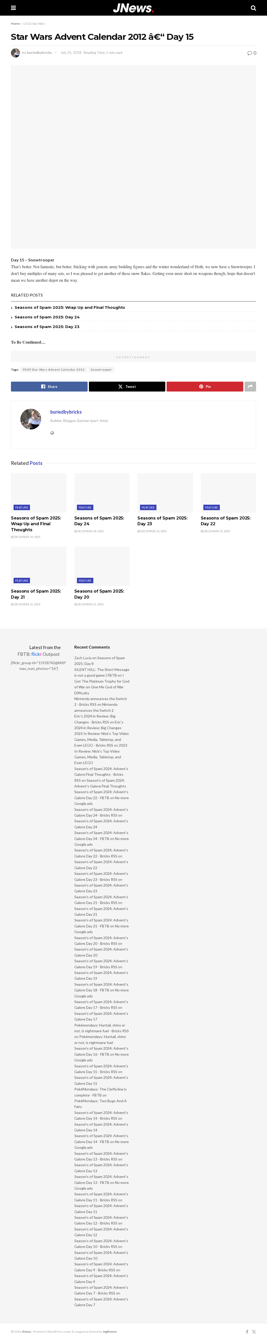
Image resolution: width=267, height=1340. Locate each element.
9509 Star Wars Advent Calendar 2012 (54, 369)
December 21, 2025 (26, 604)
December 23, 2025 (153, 531)
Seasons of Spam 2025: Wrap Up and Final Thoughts (70, 307)
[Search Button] (253, 8)
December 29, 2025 (26, 536)
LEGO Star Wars (34, 23)
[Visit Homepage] (133, 7)
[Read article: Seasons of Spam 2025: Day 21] (38, 566)
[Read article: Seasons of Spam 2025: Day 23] (165, 493)
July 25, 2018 (70, 52)
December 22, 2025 (216, 531)
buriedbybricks (39, 52)
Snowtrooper (101, 369)
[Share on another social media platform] (250, 387)
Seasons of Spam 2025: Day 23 (47, 326)
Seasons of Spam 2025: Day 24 (47, 317)
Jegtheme (109, 1331)
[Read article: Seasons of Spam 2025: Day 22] (228, 493)
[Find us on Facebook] (247, 1332)
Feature (21, 507)
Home (15, 23)
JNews (26, 1331)
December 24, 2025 (90, 531)
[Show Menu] (13, 8)
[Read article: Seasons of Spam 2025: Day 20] (102, 566)
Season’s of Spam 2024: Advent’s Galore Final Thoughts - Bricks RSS (101, 774)
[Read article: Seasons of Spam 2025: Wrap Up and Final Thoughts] (38, 493)
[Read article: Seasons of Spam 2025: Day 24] (102, 493)
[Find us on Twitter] (254, 1332)
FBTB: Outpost (38, 654)
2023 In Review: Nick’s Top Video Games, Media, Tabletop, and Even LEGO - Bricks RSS (101, 739)
